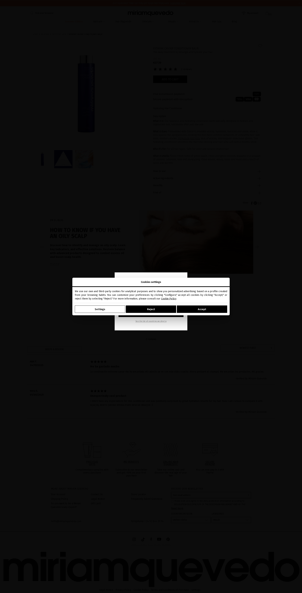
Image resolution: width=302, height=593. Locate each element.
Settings (100, 309)
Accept (202, 309)
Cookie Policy (168, 298)
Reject (151, 309)
